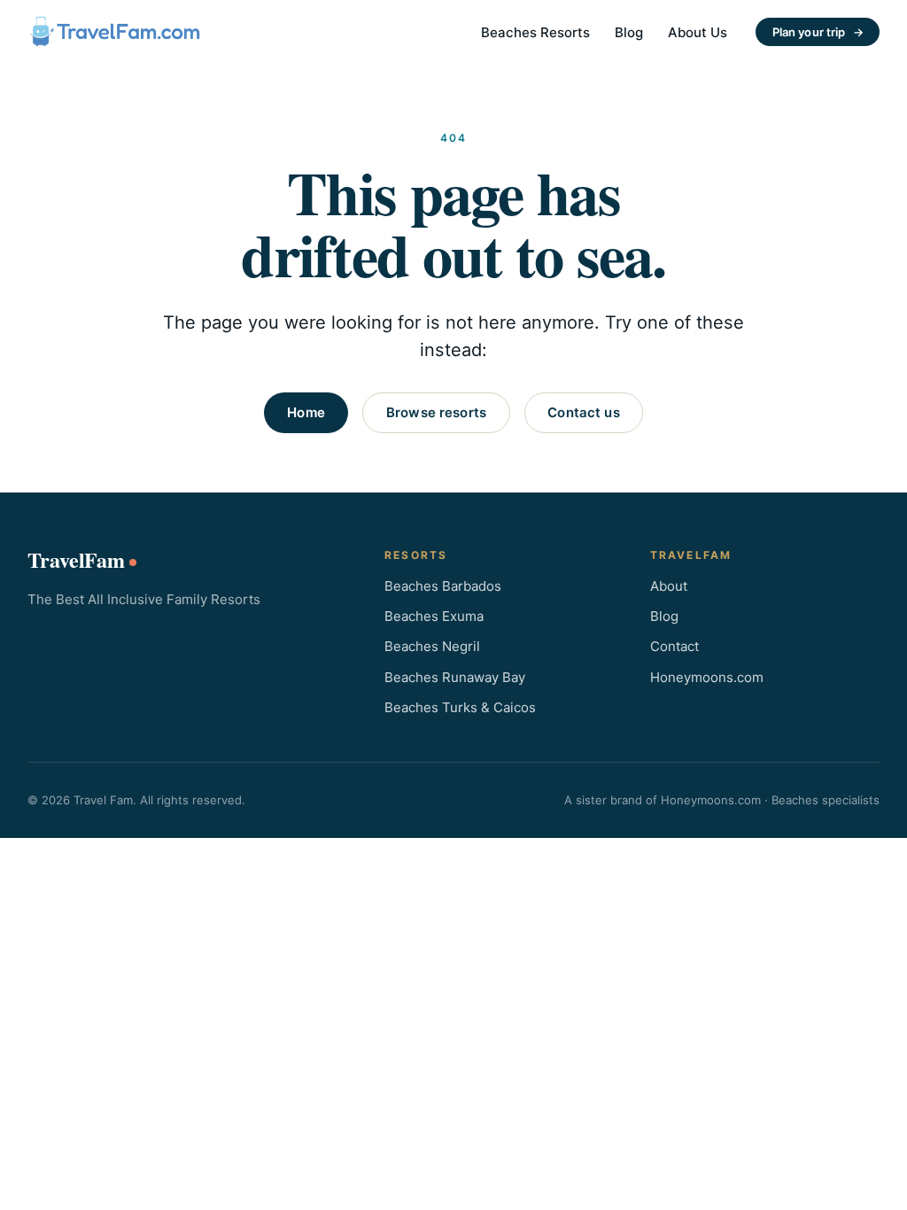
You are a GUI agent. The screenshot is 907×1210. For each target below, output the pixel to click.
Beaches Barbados (442, 586)
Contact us (583, 412)
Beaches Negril (432, 646)
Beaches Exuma (434, 616)
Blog (629, 32)
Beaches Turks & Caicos (460, 707)
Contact (674, 646)
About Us (697, 32)
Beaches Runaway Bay (454, 677)
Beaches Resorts (535, 32)
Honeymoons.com (707, 677)
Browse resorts (436, 412)
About (668, 586)
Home (306, 412)
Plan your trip (818, 32)
